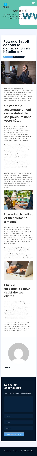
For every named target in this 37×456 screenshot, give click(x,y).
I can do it (19, 11)
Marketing (9, 57)
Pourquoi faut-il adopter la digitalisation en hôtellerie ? (16, 46)
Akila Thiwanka (28, 451)
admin (7, 368)
